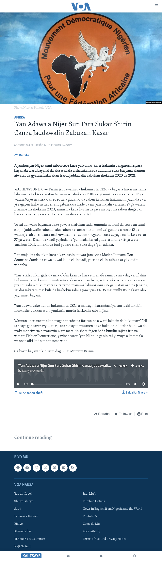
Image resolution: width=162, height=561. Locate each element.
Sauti (17, 508)
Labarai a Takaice (26, 516)
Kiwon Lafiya (23, 531)
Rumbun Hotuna (94, 501)
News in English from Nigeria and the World (112, 508)
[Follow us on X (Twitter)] (45, 467)
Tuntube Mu (91, 516)
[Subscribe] (63, 467)
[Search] (135, 556)
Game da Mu (91, 524)
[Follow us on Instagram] (36, 467)
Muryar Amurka (33, 371)
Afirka (19, 117)
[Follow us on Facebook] (18, 467)
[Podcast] (54, 467)
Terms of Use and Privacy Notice (104, 539)
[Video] (102, 556)
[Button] (21, 156)
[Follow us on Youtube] (27, 467)
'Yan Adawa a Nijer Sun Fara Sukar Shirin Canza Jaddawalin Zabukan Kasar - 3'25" (81, 366)
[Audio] (68, 556)
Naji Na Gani (22, 546)
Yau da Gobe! (23, 493)
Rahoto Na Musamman (29, 539)
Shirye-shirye (23, 501)
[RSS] (73, 467)
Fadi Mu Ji (89, 493)
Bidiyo (18, 524)
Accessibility (91, 531)
